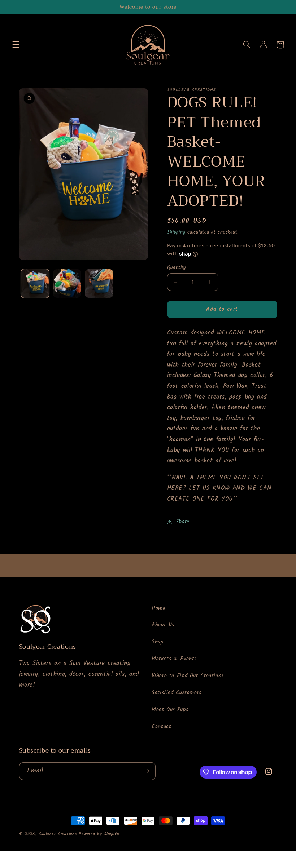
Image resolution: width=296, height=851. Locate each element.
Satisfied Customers (176, 692)
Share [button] (183, 522)
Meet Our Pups (170, 709)
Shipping (176, 232)
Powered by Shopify (99, 834)
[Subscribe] (146, 771)
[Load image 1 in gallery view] (35, 283)
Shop (158, 642)
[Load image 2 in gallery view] (67, 283)
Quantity (176, 267)
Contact (161, 726)
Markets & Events (174, 659)
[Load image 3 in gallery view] (99, 283)
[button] (16, 44)
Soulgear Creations (58, 834)
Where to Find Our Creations (188, 676)
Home (159, 608)
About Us (163, 625)
